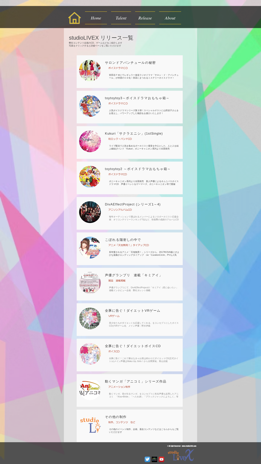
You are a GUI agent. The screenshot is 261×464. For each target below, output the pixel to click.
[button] (145, 17)
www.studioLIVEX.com (189, 446)
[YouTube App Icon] (161, 459)
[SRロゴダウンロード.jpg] (154, 459)
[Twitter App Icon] (147, 459)
